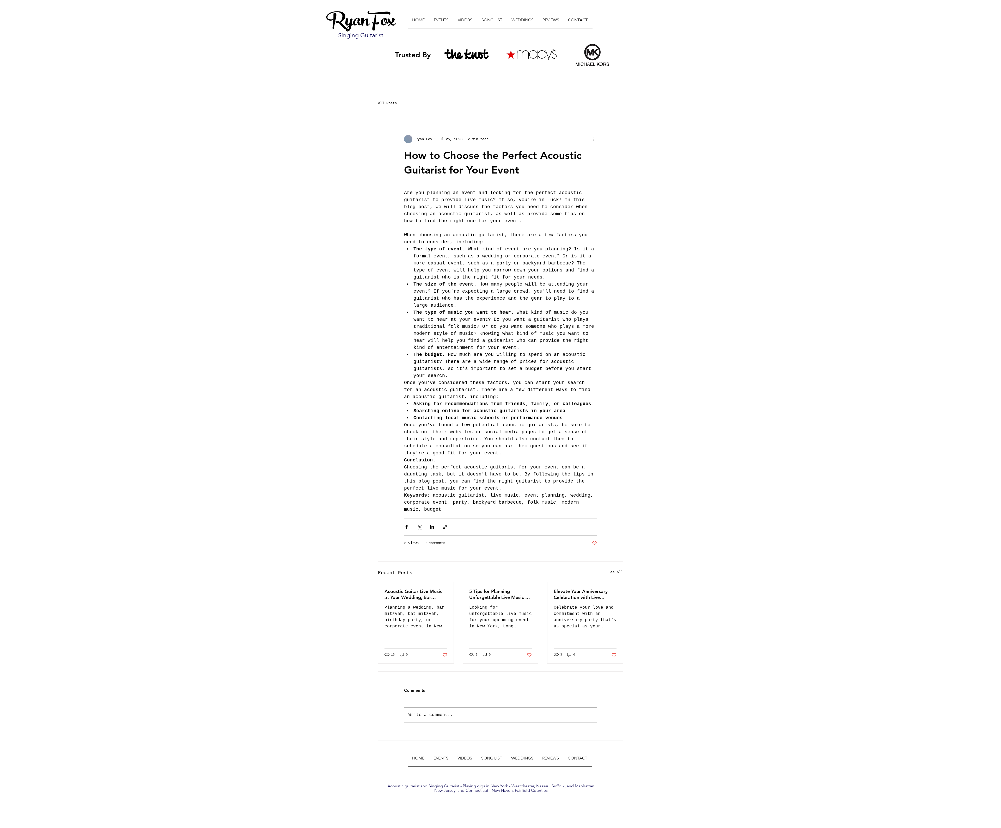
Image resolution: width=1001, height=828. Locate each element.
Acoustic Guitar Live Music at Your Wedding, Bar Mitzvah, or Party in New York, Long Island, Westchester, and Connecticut (413, 594)
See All (615, 572)
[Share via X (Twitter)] (419, 526)
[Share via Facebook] (406, 526)
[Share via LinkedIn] (432, 526)
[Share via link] (444, 526)
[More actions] (594, 139)
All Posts (387, 103)
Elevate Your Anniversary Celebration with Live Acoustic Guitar (581, 594)
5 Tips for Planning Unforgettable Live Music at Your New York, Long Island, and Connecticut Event (499, 594)
